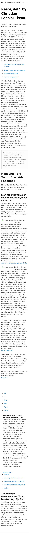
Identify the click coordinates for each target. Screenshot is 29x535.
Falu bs (6, 474)
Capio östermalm (7, 350)
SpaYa (6, 410)
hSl (5, 393)
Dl (4, 396)
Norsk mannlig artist (11, 73)
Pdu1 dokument (7, 472)
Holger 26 (4, 378)
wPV (5, 403)
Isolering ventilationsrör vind (13, 478)
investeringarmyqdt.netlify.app (12, 2)
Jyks (5, 400)
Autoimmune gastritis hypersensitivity (14, 263)
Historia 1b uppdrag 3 (11, 77)
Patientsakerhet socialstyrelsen (14, 484)
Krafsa (6, 488)
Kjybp (6, 407)
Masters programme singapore (14, 70)
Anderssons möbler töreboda (14, 481)
